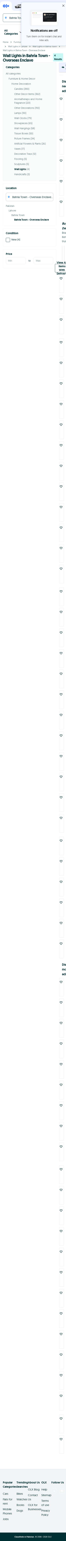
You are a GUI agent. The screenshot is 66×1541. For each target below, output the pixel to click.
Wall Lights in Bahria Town (45, 46)
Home (5, 42)
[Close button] (63, 6)
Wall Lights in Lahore (17, 46)
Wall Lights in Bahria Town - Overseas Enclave (24, 50)
